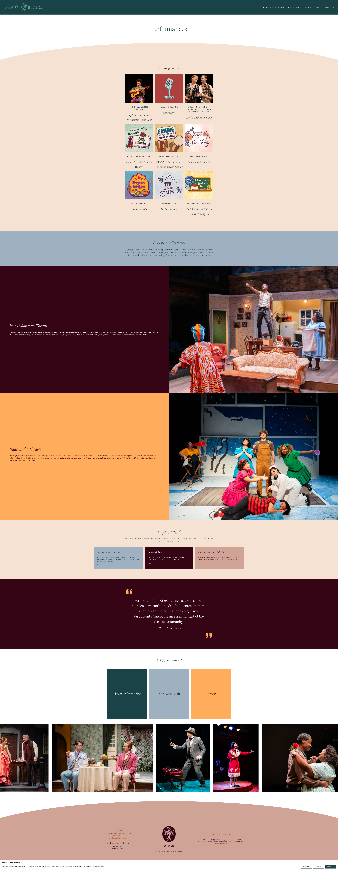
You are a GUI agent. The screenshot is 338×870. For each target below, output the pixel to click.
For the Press (215, 835)
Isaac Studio (176, 69)
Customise (306, 866)
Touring (289, 7)
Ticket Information (127, 694)
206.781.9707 (117, 836)
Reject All (318, 866)
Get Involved (308, 7)
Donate (326, 7)
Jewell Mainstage (164, 69)
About (298, 7)
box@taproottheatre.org (117, 838)
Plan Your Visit (169, 694)
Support (211, 694)
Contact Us (226, 835)
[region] (169, 865)
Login (317, 7)
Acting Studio (279, 7)
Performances (266, 7)
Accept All (330, 866)
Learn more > (101, 565)
